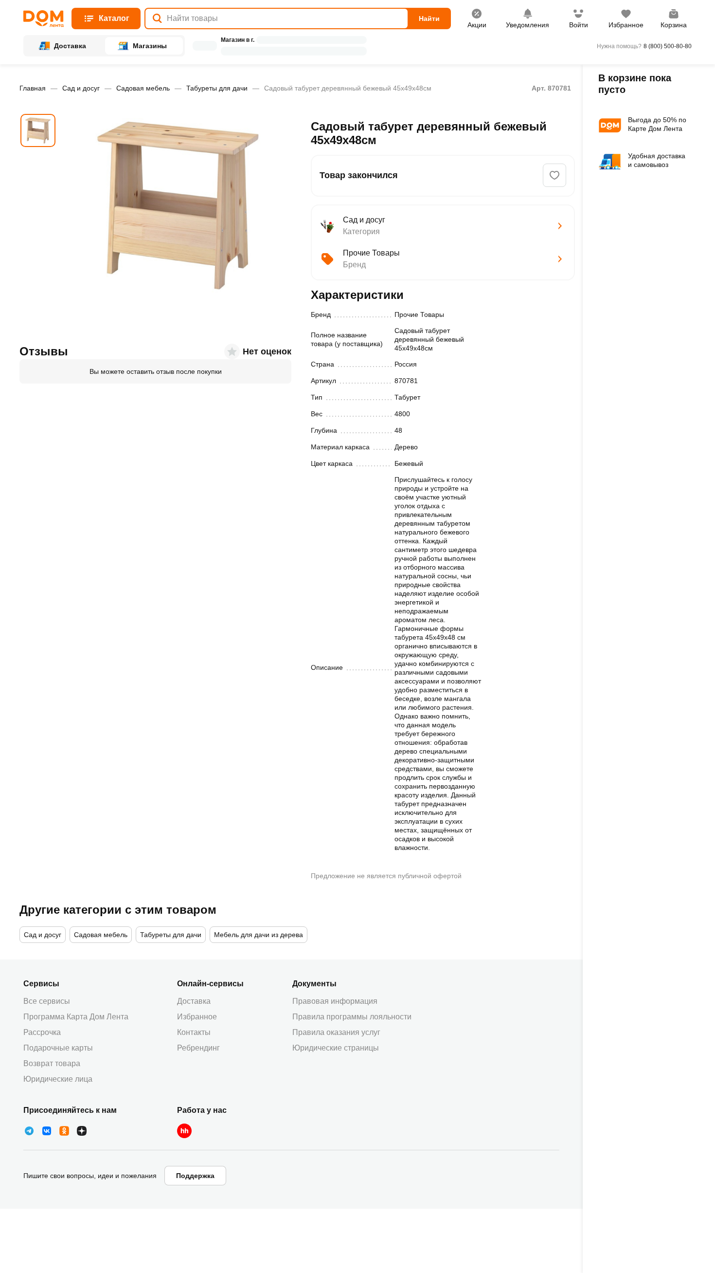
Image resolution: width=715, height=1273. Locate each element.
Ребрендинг (198, 1048)
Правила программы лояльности (351, 1017)
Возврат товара (51, 1063)
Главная (32, 88)
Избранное (197, 1017)
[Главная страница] (43, 18)
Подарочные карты (58, 1048)
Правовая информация (334, 1001)
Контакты (194, 1032)
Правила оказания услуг (336, 1032)
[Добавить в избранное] (554, 175)
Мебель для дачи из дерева (258, 935)
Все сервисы (46, 1001)
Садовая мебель (143, 88)
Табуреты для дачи (217, 88)
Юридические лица (57, 1079)
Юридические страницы (335, 1048)
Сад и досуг (81, 88)
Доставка (194, 1001)
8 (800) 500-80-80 (668, 46)
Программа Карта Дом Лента (75, 1017)
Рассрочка (42, 1032)
